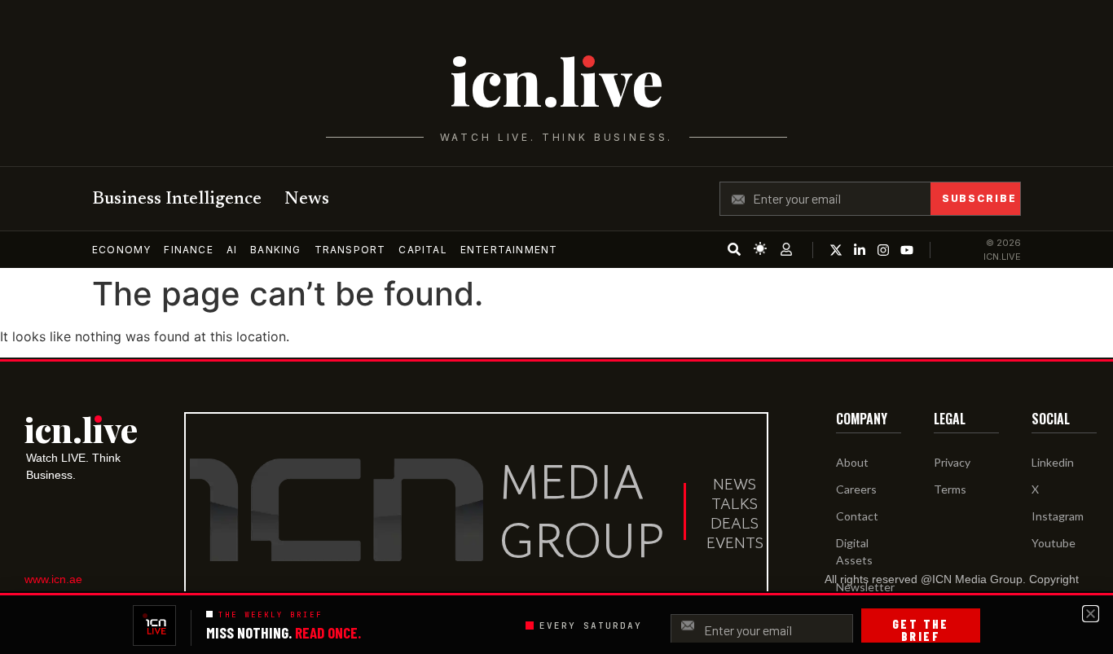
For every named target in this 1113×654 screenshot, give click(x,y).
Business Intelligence (177, 199)
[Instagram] (883, 250)
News (306, 199)
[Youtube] (906, 250)
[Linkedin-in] (859, 250)
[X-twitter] (835, 250)
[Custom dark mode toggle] (760, 248)
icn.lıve (556, 80)
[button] (1090, 614)
